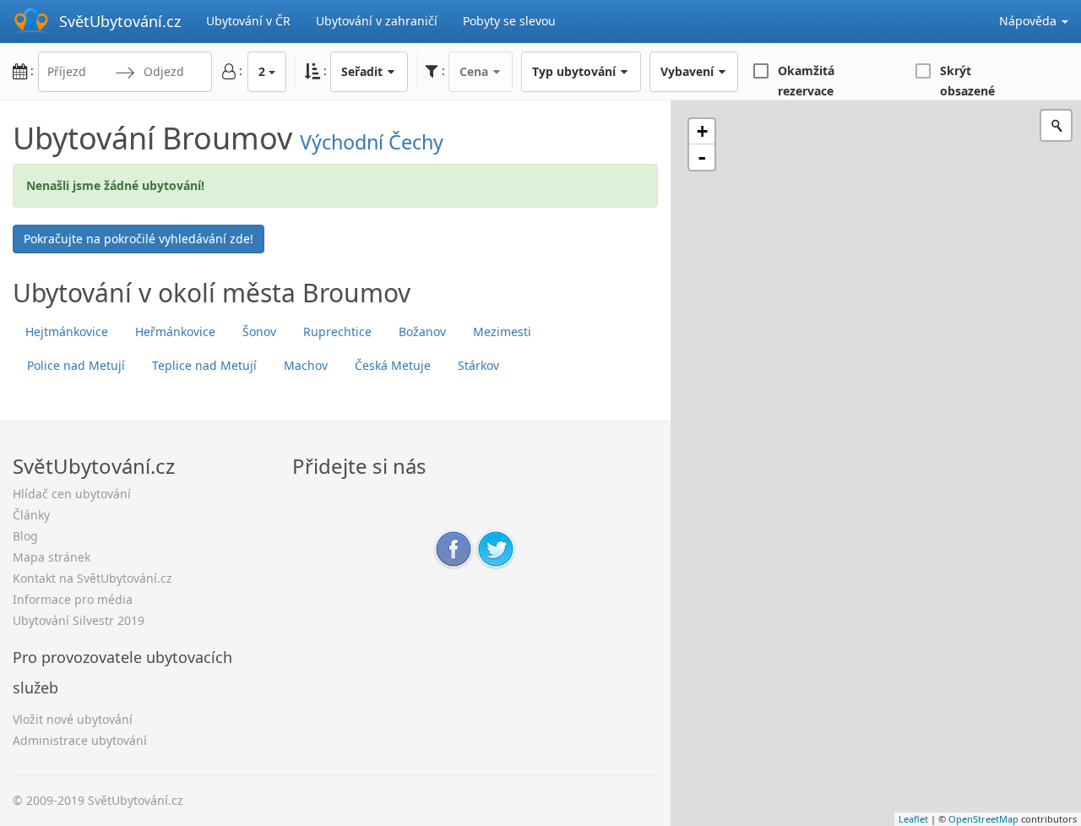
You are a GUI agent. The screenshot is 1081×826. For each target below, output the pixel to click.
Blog (25, 536)
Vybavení (688, 71)
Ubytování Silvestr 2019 (78, 620)
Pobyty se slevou (509, 21)
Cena (475, 71)
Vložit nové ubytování (73, 719)
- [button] (702, 157)
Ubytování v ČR (248, 21)
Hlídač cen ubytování (72, 494)
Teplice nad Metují (204, 365)
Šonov (259, 331)
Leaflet (913, 818)
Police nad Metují (76, 365)
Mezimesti (502, 331)
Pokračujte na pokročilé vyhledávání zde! (138, 239)
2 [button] (261, 71)
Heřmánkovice (175, 331)
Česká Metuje (393, 365)
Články (31, 515)
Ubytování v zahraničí (376, 21)
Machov (306, 365)
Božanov (422, 331)
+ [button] (702, 131)
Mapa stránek (51, 557)
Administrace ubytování (80, 740)
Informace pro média (73, 599)
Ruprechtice (337, 331)
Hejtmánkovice (66, 331)
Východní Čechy (371, 141)
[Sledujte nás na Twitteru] (496, 548)
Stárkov (478, 365)
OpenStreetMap (983, 818)
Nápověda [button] (1029, 21)
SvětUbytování (120, 21)
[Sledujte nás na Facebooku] (453, 548)
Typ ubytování (575, 71)
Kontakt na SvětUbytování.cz (92, 578)
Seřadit (363, 71)
